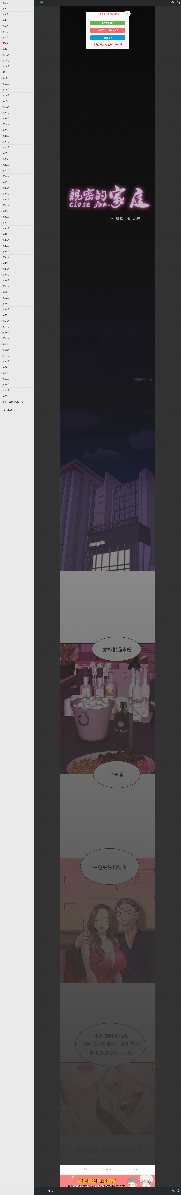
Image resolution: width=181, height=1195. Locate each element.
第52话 (5, 298)
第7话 (5, 37)
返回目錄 (8, 410)
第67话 (5, 384)
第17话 (5, 95)
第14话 (5, 78)
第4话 (5, 20)
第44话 (5, 251)
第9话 (5, 49)
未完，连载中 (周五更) (13, 402)
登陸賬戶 (108, 38)
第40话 (5, 228)
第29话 (5, 165)
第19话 (5, 107)
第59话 (5, 338)
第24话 (5, 136)
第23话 (5, 130)
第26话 (5, 147)
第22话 (5, 124)
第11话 (5, 60)
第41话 (5, 234)
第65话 (5, 373)
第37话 (5, 211)
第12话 (5, 66)
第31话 (5, 176)
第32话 (5, 182)
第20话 (5, 113)
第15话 (5, 84)
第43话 (5, 246)
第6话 (5, 32)
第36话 (5, 205)
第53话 (5, 303)
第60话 (5, 344)
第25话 (5, 141)
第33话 (5, 188)
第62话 (5, 355)
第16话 (5, 89)
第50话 (5, 286)
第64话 (5, 367)
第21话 (5, 118)
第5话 (5, 26)
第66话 (5, 379)
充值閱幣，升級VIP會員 (107, 30)
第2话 (5, 8)
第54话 (5, 309)
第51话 (5, 292)
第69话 (5, 390)
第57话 (5, 327)
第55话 (5, 315)
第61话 (5, 350)
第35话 (5, 199)
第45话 (5, 257)
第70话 (5, 396)
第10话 (5, 55)
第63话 (5, 361)
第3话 (5, 14)
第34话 (5, 193)
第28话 (5, 159)
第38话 (5, 217)
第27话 (5, 153)
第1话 (5, 3)
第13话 (5, 72)
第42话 (5, 240)
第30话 (5, 170)
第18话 (5, 101)
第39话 (5, 222)
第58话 (5, 332)
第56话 (5, 321)
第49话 (5, 280)
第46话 (5, 263)
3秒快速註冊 (107, 23)
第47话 (5, 269)
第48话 (5, 274)
